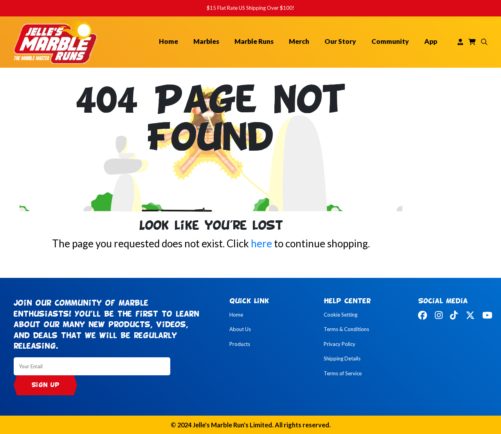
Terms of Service (343, 373)
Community (390, 41)
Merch (299, 41)
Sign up (45, 385)
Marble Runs (254, 41)
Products (239, 344)
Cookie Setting (340, 315)
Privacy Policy (339, 344)
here (261, 243)
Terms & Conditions (346, 329)
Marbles (206, 41)
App (430, 41)
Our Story (340, 41)
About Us (240, 329)
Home (168, 41)
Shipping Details (342, 358)
